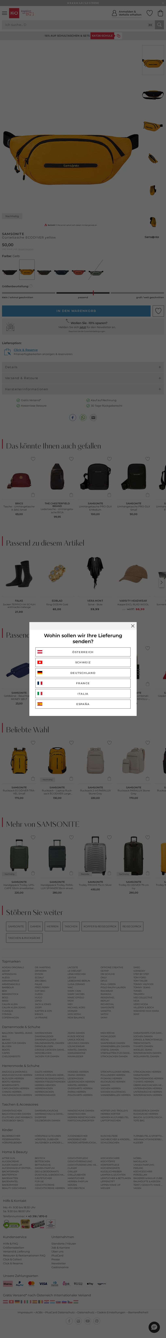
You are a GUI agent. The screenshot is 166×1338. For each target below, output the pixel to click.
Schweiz (83, 662)
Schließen (133, 626)
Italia (83, 693)
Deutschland (83, 672)
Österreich (83, 652)
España (83, 704)
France (83, 683)
